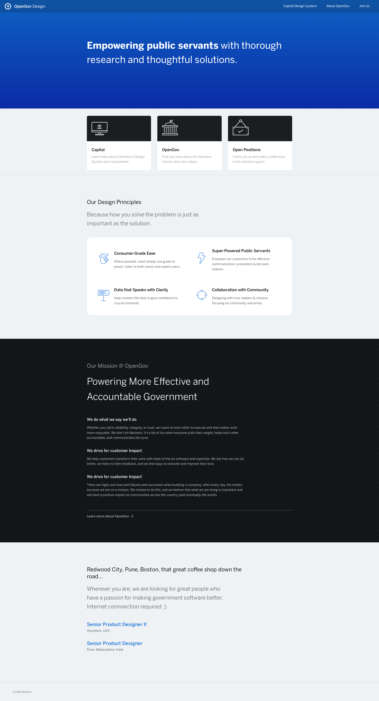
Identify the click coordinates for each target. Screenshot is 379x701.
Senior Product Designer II (116, 624)
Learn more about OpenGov (108, 516)
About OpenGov (338, 6)
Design (29, 6)
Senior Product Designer (115, 643)
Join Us (364, 6)
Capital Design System (300, 6)
